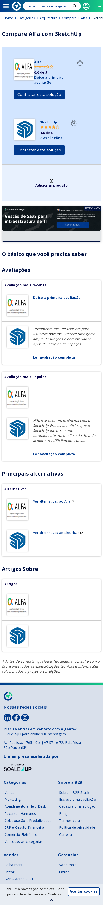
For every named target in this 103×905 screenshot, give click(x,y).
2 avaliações (51, 137)
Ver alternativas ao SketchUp (56, 532)
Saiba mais (13, 864)
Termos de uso (71, 820)
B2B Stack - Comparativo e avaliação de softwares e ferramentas (16, 6)
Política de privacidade (77, 827)
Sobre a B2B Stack (74, 792)
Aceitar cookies (84, 891)
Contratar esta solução (39, 94)
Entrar (9, 872)
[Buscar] (52, 6)
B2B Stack (8, 696)
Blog (63, 813)
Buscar (74, 6)
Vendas (10, 792)
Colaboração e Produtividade (28, 820)
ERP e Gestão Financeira (24, 827)
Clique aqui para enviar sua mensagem (35, 734)
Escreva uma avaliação (77, 799)
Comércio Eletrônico (21, 834)
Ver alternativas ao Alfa (52, 501)
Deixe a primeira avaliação (56, 297)
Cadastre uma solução (77, 806)
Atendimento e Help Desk (25, 806)
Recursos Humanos (20, 813)
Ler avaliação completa (54, 357)
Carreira (65, 834)
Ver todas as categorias (24, 841)
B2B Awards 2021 (19, 879)
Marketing (13, 799)
